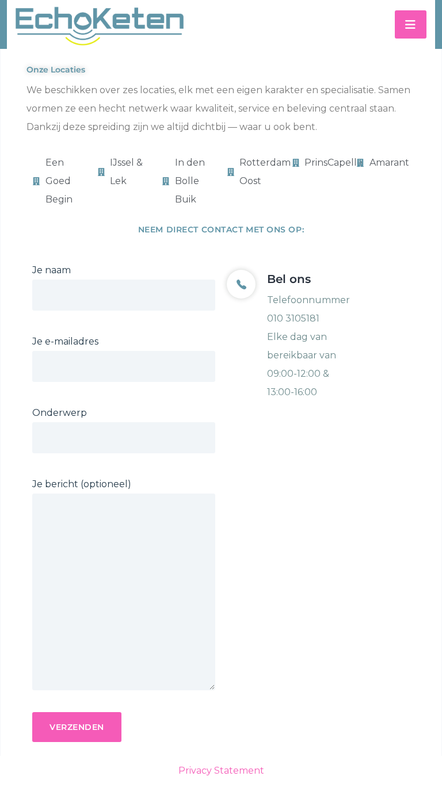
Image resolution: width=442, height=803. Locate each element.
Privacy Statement (221, 770)
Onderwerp (59, 412)
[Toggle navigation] (410, 24)
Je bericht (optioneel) (81, 484)
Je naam (51, 270)
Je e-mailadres (65, 341)
